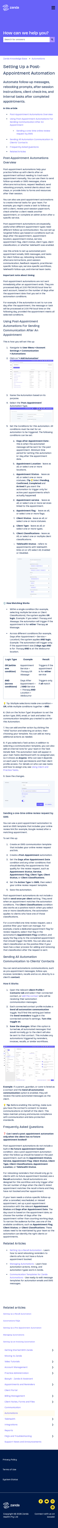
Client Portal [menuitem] (11, 1390)
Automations (38, 58)
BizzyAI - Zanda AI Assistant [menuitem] (19, 1378)
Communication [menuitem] (13, 1407)
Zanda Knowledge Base (15, 58)
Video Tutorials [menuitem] (12, 1361)
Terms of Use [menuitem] (9, 1469)
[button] (52, 1350)
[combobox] (26, 39)
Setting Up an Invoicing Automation (19, 1342)
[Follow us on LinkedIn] (52, 1507)
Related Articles (18, 151)
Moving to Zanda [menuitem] (13, 1356)
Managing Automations (22, 1264)
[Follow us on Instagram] (52, 1501)
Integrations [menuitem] (11, 1424)
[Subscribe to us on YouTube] (47, 1501)
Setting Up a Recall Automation (26, 1250)
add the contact (30, 996)
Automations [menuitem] (11, 1413)
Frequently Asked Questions (24, 147)
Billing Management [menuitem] (15, 1396)
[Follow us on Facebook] (41, 1501)
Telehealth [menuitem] (10, 1419)
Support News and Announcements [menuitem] (23, 1441)
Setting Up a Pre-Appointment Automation (22, 1328)
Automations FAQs (11, 1321)
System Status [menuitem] (10, 1479)
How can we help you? (26, 33)
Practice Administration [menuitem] (17, 1373)
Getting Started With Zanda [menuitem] (19, 1350)
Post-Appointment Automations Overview (31, 114)
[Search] (52, 39)
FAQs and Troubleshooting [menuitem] (18, 1436)
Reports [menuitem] (9, 1430)
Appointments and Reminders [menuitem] (20, 1384)
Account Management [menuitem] (16, 1367)
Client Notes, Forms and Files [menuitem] (20, 1401)
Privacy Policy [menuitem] (10, 1459)
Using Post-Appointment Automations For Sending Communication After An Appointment (31, 122)
